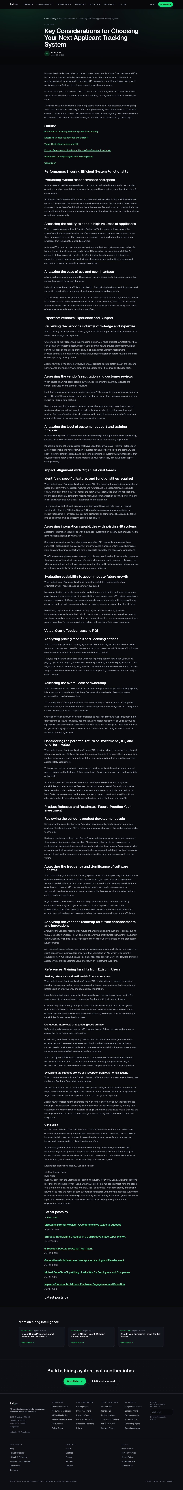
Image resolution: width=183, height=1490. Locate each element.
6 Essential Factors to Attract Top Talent (68, 1248)
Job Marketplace (108, 1415)
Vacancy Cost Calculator (20, 1461)
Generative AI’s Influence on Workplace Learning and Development (84, 1260)
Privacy (148, 1481)
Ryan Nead (56, 52)
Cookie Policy (127, 1457)
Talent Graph (57, 1428)
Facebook (25, 1432)
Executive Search (83, 1415)
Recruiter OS (57, 1424)
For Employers (82, 1406)
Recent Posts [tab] (59, 1172)
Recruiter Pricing (107, 1428)
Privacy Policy (128, 1448)
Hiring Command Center (62, 1419)
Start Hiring (165, 4)
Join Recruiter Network (103, 1381)
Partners (69, 1461)
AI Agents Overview (133, 1406)
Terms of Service (129, 1453)
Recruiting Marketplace (61, 1411)
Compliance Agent (132, 1428)
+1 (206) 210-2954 (18, 1423)
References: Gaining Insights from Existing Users (68, 156)
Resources (108, 4)
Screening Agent (132, 1419)
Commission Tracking (110, 1419)
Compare (14, 1470)
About (68, 1448)
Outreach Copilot (132, 1415)
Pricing (122, 4)
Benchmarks (15, 1466)
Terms (155, 1481)
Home (46, 18)
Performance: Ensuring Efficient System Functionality (71, 131)
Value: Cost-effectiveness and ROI (61, 144)
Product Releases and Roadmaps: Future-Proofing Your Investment (77, 150)
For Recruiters (63, 4)
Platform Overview (60, 1406)
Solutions (94, 4)
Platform (27, 4)
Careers (69, 1457)
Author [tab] (49, 1172)
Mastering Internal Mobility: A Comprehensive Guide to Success (82, 1224)
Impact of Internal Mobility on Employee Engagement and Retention (84, 1284)
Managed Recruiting (84, 1419)
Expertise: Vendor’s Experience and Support (66, 137)
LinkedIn (13, 1432)
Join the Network (108, 1424)
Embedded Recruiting (85, 1424)
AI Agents (79, 4)
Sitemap (170, 1481)
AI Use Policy (127, 1466)
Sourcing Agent (131, 1411)
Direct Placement (83, 1411)
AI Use (162, 1481)
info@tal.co (15, 1427)
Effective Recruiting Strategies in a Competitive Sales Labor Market (85, 1236)
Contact (69, 1453)
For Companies (44, 4)
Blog (54, 18)
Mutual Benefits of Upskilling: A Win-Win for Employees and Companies (87, 1272)
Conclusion (50, 162)
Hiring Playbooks (17, 1453)
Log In (153, 4)
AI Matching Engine (60, 1415)
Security (69, 1466)
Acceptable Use (128, 1461)
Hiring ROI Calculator (18, 1457)
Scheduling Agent (132, 1424)
